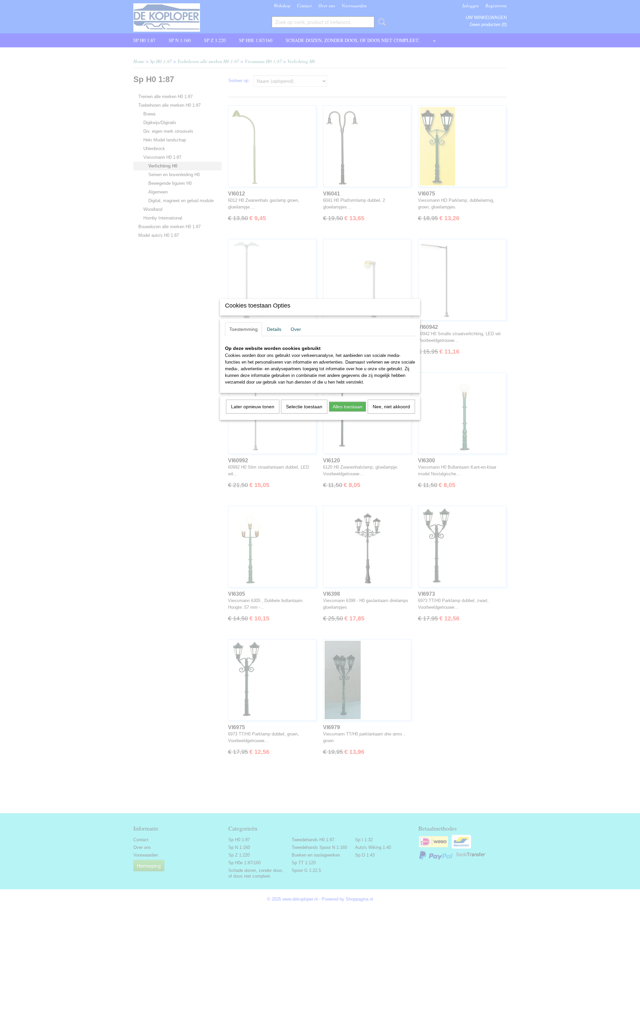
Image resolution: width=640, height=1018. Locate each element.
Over (296, 329)
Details (274, 329)
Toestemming (243, 329)
